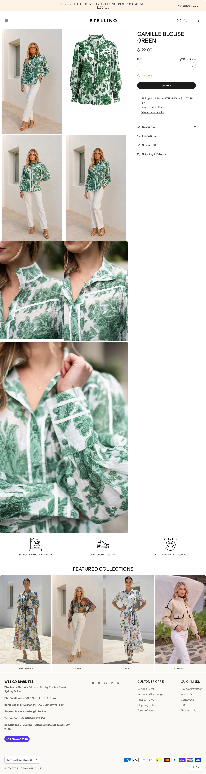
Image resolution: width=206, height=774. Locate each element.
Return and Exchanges (151, 694)
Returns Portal (146, 688)
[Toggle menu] (7, 20)
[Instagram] (105, 683)
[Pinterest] (118, 683)
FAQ (183, 705)
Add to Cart (166, 85)
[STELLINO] (103, 20)
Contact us (187, 699)
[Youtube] (99, 683)
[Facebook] (93, 683)
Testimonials (188, 710)
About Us (186, 694)
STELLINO (17, 768)
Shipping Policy (146, 705)
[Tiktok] (112, 683)
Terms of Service (147, 710)
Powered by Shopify (33, 768)
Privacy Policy (145, 699)
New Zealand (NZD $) (188, 6)
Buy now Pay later (191, 688)
